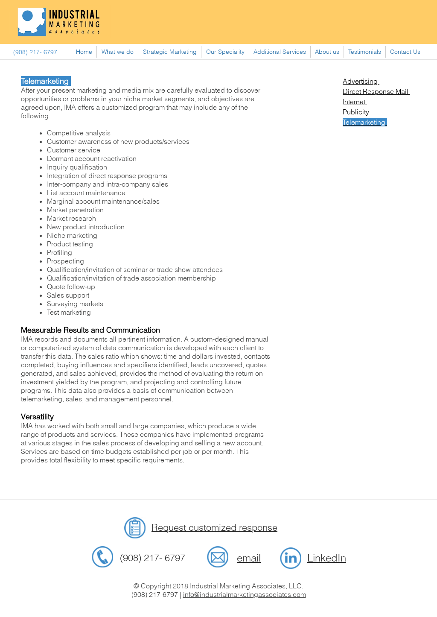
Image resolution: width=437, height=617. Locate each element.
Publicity (357, 112)
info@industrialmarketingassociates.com (244, 594)
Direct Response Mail (376, 91)
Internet (355, 101)
